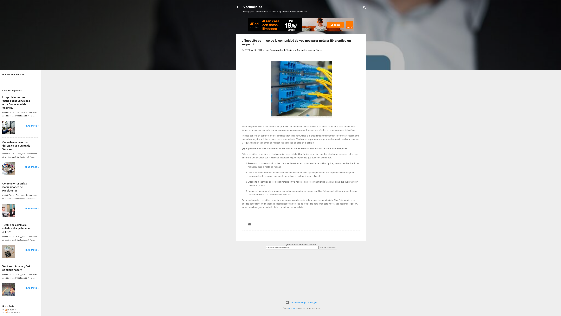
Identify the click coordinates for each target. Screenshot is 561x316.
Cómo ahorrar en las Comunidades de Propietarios (14, 187)
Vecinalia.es (252, 7)
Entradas (11, 309)
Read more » (32, 125)
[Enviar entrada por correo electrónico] (249, 225)
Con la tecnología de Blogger (303, 302)
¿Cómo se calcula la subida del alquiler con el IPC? (16, 228)
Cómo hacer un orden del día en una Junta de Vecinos (16, 146)
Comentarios (13, 312)
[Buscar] (364, 8)
